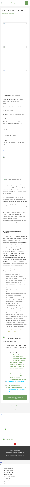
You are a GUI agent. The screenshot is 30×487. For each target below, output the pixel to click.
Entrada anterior (15, 405)
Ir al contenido (4, 461)
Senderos (11, 13)
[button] (1, 462)
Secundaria (6, 13)
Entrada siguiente (15, 409)
